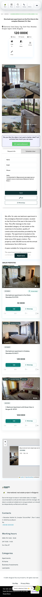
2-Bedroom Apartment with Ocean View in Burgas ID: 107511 (20, 408)
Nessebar (8, 342)
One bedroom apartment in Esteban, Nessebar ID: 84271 (18, 352)
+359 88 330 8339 (7, 525)
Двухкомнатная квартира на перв (30, 448)
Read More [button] (7, 594)
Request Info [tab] (11, 151)
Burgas (7, 398)
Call (21, 198)
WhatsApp (21, 203)
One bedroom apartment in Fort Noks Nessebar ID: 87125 (18, 296)
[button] (21, 144)
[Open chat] (37, 588)
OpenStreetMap (29, 477)
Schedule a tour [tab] (30, 151)
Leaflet (22, 477)
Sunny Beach (8, 286)
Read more (21, 256)
